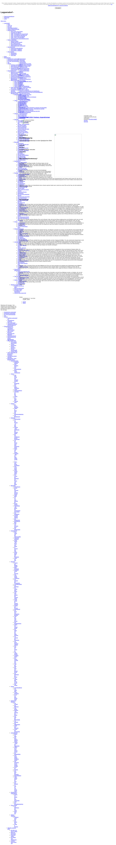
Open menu (3, 21)
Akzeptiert (58, 8)
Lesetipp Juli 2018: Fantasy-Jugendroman (34, 117)
